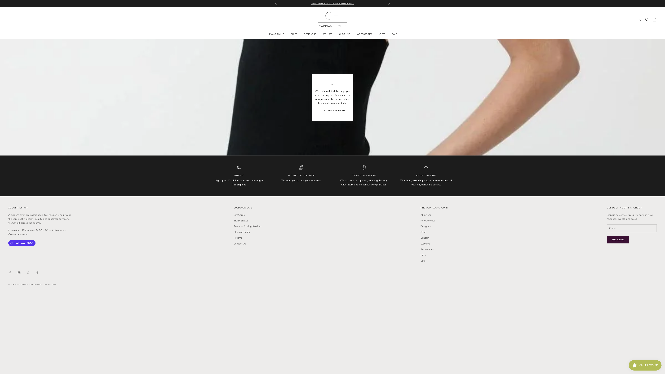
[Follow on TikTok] (37, 273)
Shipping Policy (242, 232)
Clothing (425, 243)
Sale (422, 260)
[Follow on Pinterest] (28, 273)
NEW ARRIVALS (276, 34)
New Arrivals (427, 220)
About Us (425, 215)
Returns (238, 237)
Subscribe (618, 239)
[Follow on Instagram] (19, 273)
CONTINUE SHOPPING (332, 110)
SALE (394, 34)
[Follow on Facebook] (10, 273)
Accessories (427, 249)
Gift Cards (239, 215)
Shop (423, 232)
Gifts (423, 255)
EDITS (294, 34)
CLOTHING (344, 34)
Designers (426, 226)
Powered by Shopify (45, 284)
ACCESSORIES (364, 34)
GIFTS (382, 34)
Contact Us (240, 243)
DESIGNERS (310, 34)
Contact (424, 237)
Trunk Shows (241, 220)
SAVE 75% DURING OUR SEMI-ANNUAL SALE (332, 3)
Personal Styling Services (248, 226)
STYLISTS (327, 34)
